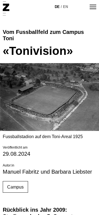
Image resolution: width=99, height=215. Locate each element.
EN (65, 7)
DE (57, 7)
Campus (15, 187)
